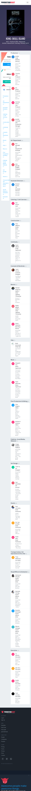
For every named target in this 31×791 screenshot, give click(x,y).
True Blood (18, 276)
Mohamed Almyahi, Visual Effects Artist (18, 578)
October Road (17, 396)
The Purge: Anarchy (17, 567)
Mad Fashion (17, 410)
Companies (4, 739)
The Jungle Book (18, 458)
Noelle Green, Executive (17, 682)
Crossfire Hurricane (17, 375)
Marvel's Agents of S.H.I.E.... (17, 258)
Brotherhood (18, 544)
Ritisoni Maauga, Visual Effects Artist (17, 630)
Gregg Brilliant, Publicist (17, 445)
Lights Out (18, 336)
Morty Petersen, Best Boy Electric (17, 326)
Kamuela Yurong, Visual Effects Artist (17, 594)
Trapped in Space (18, 135)
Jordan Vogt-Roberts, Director (17, 58)
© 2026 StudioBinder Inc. (7, 763)
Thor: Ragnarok (17, 171)
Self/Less (17, 533)
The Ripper (17, 355)
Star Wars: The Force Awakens (17, 254)
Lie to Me (17, 195)
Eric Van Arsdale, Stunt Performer (18, 525)
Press (2, 753)
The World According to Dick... (17, 371)
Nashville (17, 192)
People (3, 737)
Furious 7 (17, 298)
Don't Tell (17, 176)
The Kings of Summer (17, 69)
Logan (16, 475)
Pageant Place (17, 237)
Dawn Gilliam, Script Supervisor (18, 247)
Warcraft (17, 586)
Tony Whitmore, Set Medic (18, 558)
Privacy (3, 751)
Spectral (17, 84)
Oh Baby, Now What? (18, 377)
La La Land (17, 564)
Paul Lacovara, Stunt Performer (18, 509)
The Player (17, 516)
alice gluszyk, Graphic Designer (17, 166)
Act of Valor (18, 115)
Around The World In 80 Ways (17, 491)
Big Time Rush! (17, 518)
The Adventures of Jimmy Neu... (18, 454)
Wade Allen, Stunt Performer (18, 539)
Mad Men (18, 277)
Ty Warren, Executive (17, 655)
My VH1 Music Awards (17, 414)
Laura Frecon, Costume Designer (17, 272)
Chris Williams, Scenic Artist (17, 226)
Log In (2, 718)
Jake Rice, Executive (17, 668)
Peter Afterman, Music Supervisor (18, 384)
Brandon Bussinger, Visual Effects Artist (18, 613)
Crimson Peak (17, 676)
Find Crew (3, 727)
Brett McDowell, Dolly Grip (18, 345)
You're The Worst (17, 64)
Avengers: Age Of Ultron (17, 113)
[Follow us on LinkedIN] (11, 758)
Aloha (17, 607)
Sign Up (3, 720)
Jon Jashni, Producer (17, 89)
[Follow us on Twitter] (6, 758)
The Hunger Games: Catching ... (17, 644)
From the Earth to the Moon (18, 428)
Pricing (2, 746)
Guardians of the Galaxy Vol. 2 (17, 213)
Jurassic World (17, 160)
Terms (2, 749)
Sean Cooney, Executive (17, 694)
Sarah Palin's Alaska (16, 498)
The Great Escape (18, 494)
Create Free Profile (10, 81)
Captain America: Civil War (17, 478)
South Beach (17, 434)
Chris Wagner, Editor (17, 406)
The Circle (18, 548)
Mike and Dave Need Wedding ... (18, 604)
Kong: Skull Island (17, 66)
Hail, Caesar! (17, 215)
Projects (3, 741)
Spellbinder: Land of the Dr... (18, 353)
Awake (16, 316)
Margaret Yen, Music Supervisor (18, 365)
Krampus (17, 623)
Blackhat (17, 588)
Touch (16, 317)
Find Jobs (3, 725)
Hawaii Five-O (16, 514)
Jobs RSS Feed (4, 731)
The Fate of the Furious (18, 334)
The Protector (17, 301)
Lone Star (17, 194)
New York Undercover (18, 431)
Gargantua (17, 128)
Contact (3, 755)
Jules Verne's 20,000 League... (17, 131)
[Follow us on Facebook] (2, 758)
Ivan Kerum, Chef (17, 204)
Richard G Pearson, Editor (18, 423)
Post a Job (10, 64)
